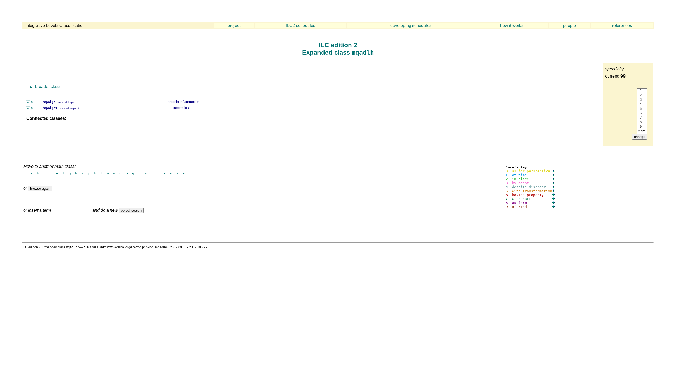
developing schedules (410, 25)
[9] (642, 127)
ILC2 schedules (300, 25)
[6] (642, 113)
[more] (642, 131)
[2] (642, 95)
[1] (642, 91)
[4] (642, 104)
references (622, 25)
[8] (642, 122)
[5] (642, 109)
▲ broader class (44, 86)
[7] (642, 118)
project (234, 25)
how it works (511, 25)
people (569, 25)
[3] (642, 100)
